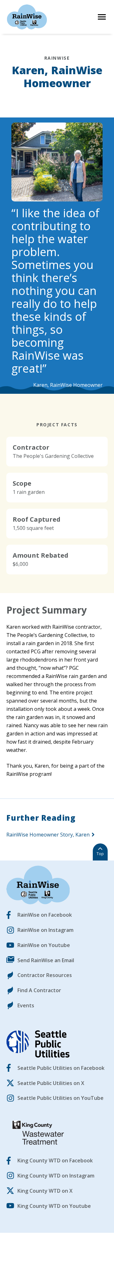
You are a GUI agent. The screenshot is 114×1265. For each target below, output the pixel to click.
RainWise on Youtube (43, 945)
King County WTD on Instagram (55, 1175)
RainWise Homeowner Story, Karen (48, 834)
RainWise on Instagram (45, 929)
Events (25, 1005)
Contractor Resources (44, 975)
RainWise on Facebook (44, 914)
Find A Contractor (39, 990)
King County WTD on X (45, 1190)
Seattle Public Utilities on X (50, 1083)
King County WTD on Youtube (54, 1205)
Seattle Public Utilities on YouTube (60, 1097)
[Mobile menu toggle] (102, 16)
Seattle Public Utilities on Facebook (60, 1067)
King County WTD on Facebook (55, 1160)
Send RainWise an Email (45, 960)
